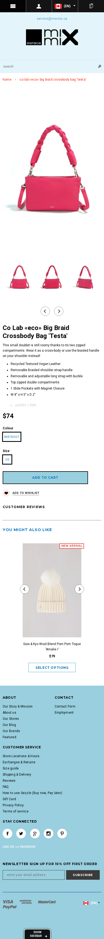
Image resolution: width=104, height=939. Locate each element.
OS (7, 459)
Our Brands (11, 731)
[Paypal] (10, 907)
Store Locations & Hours (21, 756)
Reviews (9, 781)
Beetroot (11, 437)
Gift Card (9, 799)
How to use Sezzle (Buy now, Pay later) (32, 793)
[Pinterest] (62, 833)
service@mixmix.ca (52, 19)
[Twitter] (21, 833)
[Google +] (35, 833)
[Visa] (8, 901)
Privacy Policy (13, 805)
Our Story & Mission (18, 706)
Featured (9, 737)
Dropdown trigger (39, 6)
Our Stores (11, 719)
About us (9, 712)
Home (7, 79)
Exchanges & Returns (19, 762)
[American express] (26, 901)
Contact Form (65, 706)
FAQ (6, 787)
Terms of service (16, 811)
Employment (64, 712)
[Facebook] (7, 833)
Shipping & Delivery (17, 774)
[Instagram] (48, 833)
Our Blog (9, 725)
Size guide (11, 768)
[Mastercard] (47, 901)
